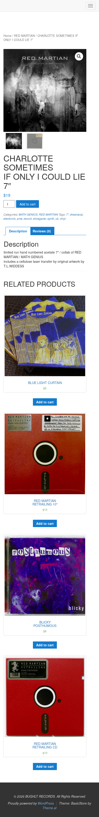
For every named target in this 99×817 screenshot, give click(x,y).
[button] (79, 56)
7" (67, 214)
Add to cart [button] (45, 402)
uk (56, 218)
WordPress (46, 803)
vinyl (63, 218)
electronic (9, 218)
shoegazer (39, 218)
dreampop (76, 214)
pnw (19, 218)
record (27, 218)
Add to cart (27, 204)
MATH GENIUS (28, 214)
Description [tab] (18, 231)
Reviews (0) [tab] (42, 231)
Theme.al (49, 807)
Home (7, 35)
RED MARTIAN (24, 35)
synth (50, 218)
